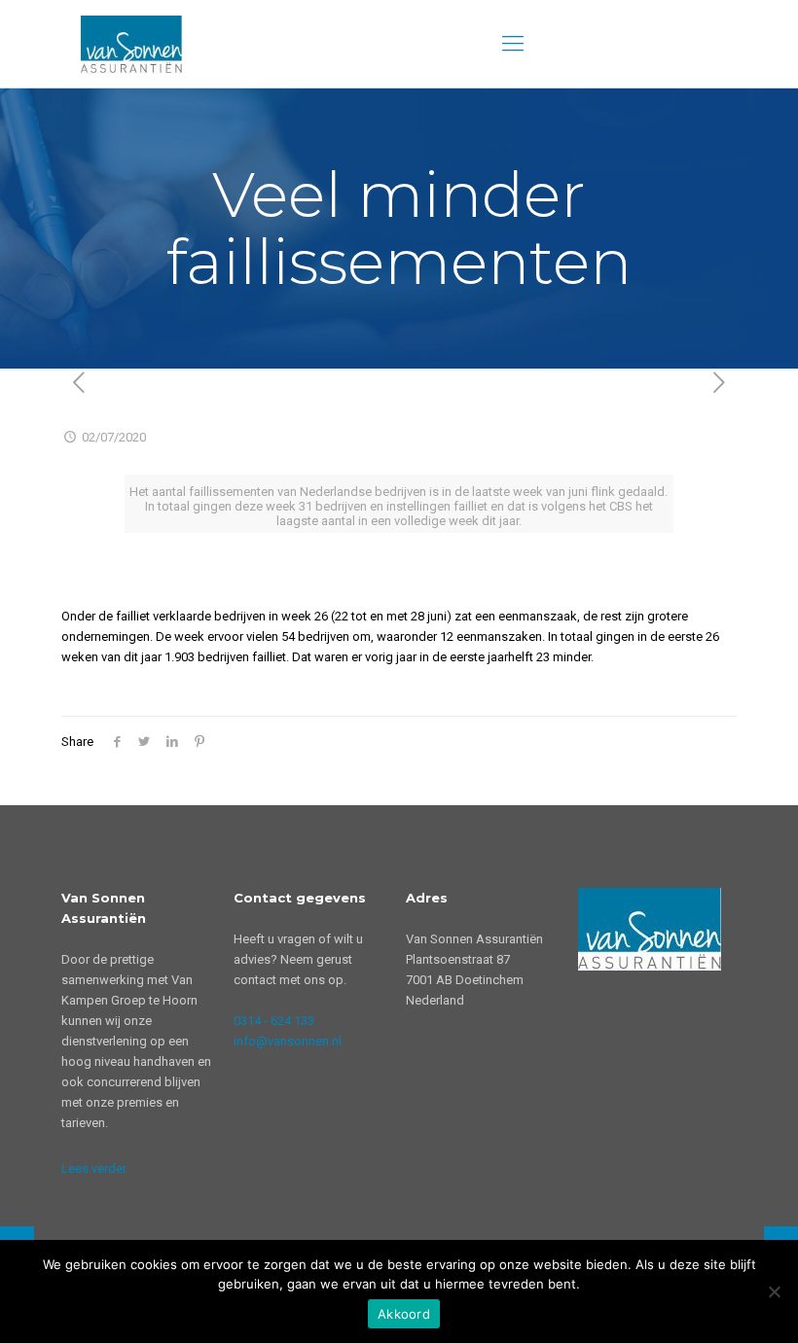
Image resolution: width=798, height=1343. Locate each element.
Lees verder (94, 1168)
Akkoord (404, 1314)
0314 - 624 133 (274, 1020)
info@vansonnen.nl (288, 1041)
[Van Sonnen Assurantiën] (131, 44)
